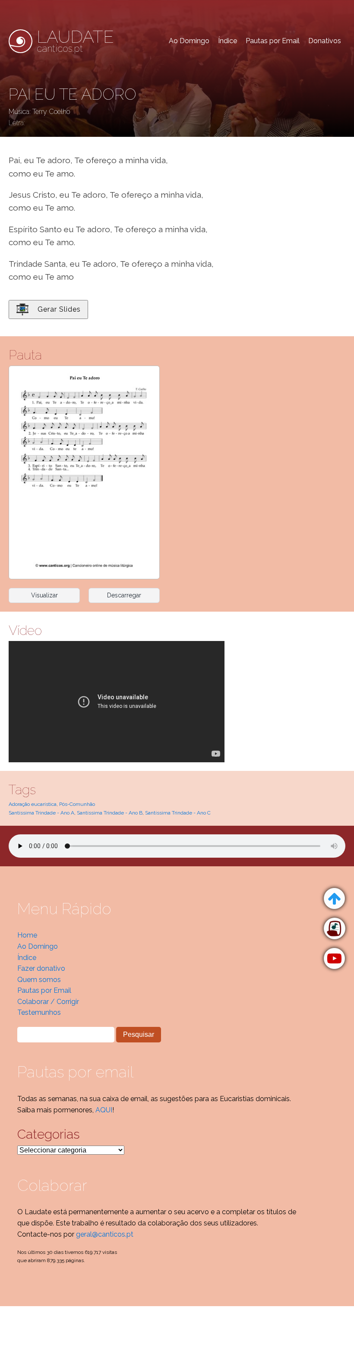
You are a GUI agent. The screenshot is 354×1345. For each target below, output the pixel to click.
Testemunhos (39, 1012)
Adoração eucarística (33, 804)
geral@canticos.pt (104, 1234)
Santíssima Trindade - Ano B (109, 813)
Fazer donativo (41, 968)
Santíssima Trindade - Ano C (178, 813)
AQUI (103, 1110)
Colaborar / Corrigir (48, 1002)
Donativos (324, 41)
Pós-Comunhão (77, 804)
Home (27, 935)
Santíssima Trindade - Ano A (41, 813)
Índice (227, 41)
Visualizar (44, 595)
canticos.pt (75, 41)
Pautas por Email (273, 41)
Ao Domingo (189, 41)
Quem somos (39, 980)
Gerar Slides (59, 309)
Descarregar (124, 595)
